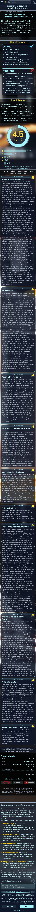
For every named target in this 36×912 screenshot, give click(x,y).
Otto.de (15, 791)
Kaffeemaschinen (20, 11)
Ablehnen (9, 906)
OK (26, 906)
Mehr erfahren (18, 910)
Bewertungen (8, 11)
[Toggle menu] (2, 2)
